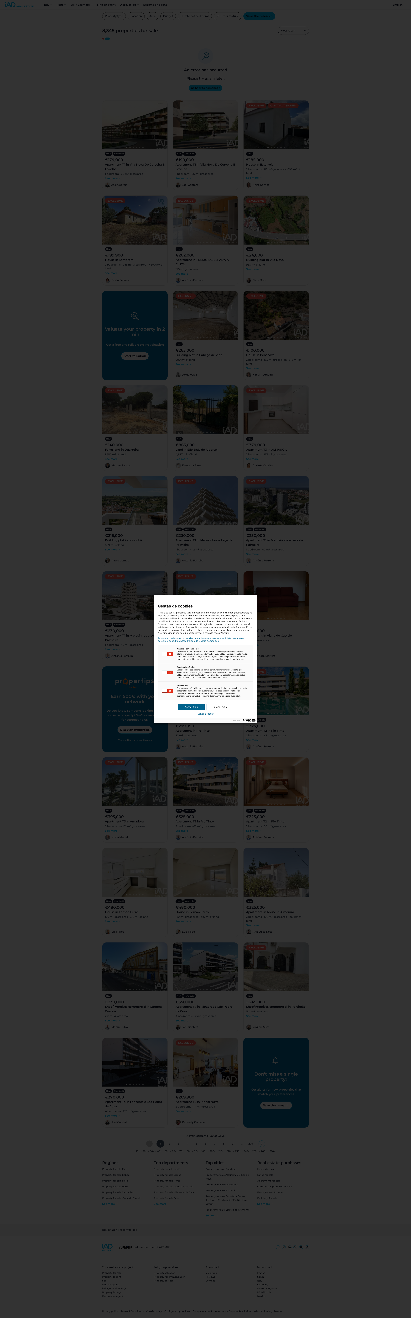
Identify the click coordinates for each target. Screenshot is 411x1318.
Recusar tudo (220, 707)
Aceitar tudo (191, 707)
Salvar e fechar (205, 713)
